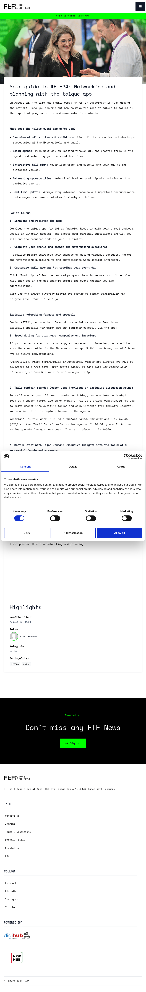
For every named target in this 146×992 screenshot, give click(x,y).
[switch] (55, 518)
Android (71, 228)
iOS (57, 228)
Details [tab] (73, 466)
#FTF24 (15, 664)
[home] (17, 6)
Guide (26, 664)
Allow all (119, 532)
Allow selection (73, 532)
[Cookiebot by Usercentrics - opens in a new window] (126, 456)
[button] (137, 6)
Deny (27, 532)
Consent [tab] (25, 466)
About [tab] (121, 466)
